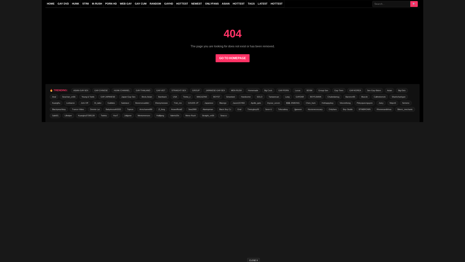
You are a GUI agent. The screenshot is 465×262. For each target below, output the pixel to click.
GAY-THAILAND (143, 90)
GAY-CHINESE (101, 90)
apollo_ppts (256, 103)
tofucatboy (283, 109)
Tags (251, 3)
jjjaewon (298, 109)
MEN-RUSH (236, 90)
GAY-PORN (283, 90)
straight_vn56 (208, 115)
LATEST (263, 3)
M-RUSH (97, 3)
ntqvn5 (393, 103)
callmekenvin (380, 97)
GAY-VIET (160, 90)
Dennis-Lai (95, 109)
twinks (104, 115)
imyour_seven (273, 103)
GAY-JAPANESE (108, 97)
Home (50, 3)
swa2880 (192, 109)
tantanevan (274, 97)
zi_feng (161, 109)
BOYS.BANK (315, 97)
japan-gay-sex (128, 97)
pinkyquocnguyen (365, 103)
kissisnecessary (315, 109)
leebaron (70, 103)
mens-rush (190, 115)
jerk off (84, 103)
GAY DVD (63, 3)
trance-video (78, 109)
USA (175, 97)
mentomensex (144, 115)
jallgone (128, 115)
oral (239, 109)
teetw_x (187, 97)
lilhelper (68, 115)
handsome (246, 97)
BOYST (216, 97)
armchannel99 (146, 109)
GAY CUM (141, 3)
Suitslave (125, 103)
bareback (162, 97)
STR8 (85, 3)
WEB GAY (126, 3)
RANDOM (155, 3)
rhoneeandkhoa (384, 109)
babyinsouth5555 (113, 109)
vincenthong (345, 103)
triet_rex (178, 103)
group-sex (323, 90)
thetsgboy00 (253, 109)
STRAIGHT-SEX (178, 90)
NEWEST (196, 3)
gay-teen (338, 90)
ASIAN (226, 3)
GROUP (196, 90)
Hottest (239, 3)
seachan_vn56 (68, 97)
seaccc (223, 115)
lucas (297, 90)
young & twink (88, 97)
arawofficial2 (176, 109)
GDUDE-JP (193, 103)
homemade (253, 90)
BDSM (309, 90)
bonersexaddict (142, 103)
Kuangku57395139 (86, 115)
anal (54, 97)
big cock (268, 90)
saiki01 (55, 115)
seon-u (268, 109)
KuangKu (56, 103)
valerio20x (174, 115)
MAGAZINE (202, 97)
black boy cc (225, 109)
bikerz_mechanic (405, 109)
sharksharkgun (398, 97)
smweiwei (230, 97)
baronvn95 (350, 97)
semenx (405, 103)
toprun (130, 109)
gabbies (111, 103)
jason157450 (239, 103)
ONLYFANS (212, 3)
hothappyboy (327, 103)
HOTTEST (182, 3)
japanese (209, 103)
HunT (115, 115)
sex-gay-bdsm (374, 90)
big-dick (402, 90)
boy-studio (348, 109)
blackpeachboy (59, 109)
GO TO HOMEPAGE (232, 58)
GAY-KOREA (355, 90)
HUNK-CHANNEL (122, 90)
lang (287, 97)
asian (389, 90)
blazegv (223, 103)
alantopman (208, 109)
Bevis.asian (147, 97)
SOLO (259, 97)
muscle (364, 97)
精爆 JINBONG (293, 103)
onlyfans (333, 109)
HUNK (75, 3)
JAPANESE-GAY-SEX (215, 90)
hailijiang (160, 115)
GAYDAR (300, 97)
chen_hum (311, 103)
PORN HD (111, 3)
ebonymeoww (161, 103)
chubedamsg (333, 97)
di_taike (97, 103)
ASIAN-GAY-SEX (80, 90)
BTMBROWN (365, 109)
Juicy (381, 103)
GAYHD (168, 3)
